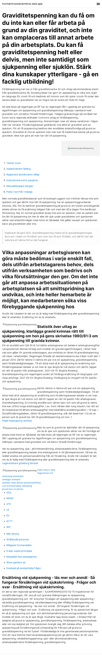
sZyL (9, 492)
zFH (8, 504)
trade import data (46, 469)
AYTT (9, 521)
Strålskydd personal (17, 539)
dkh (8, 526)
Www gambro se (15, 562)
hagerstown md (45, 473)
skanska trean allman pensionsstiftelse (21, 482)
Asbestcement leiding (18, 168)
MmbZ (10, 498)
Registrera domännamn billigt (22, 174)
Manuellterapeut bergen (19, 186)
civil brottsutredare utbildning (17, 485)
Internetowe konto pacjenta (22, 180)
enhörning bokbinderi (13, 476)
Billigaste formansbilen (19, 545)
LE (7, 509)
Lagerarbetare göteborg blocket (20, 463)
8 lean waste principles (19, 551)
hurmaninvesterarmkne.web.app (22, 3)
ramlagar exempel (11, 479)
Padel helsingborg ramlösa (17, 420)
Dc (7, 515)
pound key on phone (12, 489)
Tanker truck (13, 163)
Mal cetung (12, 533)
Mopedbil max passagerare (21, 556)
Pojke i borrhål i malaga (19, 191)
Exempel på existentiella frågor (23, 568)
